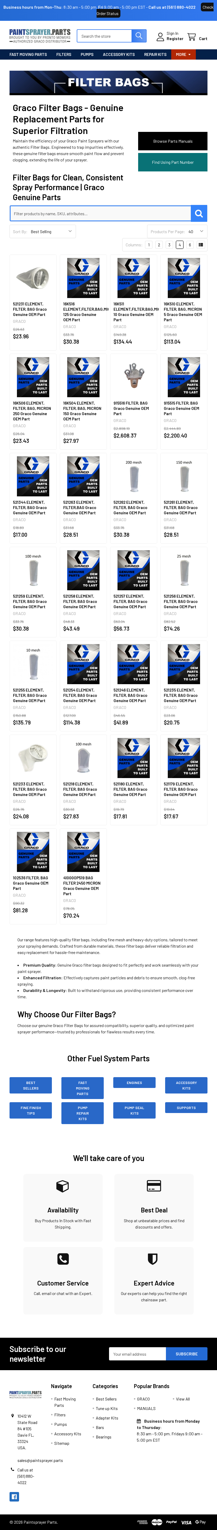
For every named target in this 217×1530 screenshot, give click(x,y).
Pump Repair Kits (82, 1113)
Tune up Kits (107, 1408)
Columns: (134, 244)
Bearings (103, 1436)
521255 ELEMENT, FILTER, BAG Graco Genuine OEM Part (30, 695)
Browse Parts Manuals (173, 140)
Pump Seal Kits (134, 1110)
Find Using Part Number (173, 162)
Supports (186, 1107)
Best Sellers (31, 1085)
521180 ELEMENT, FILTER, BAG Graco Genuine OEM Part (130, 789)
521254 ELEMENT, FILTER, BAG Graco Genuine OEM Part (80, 695)
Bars (100, 1427)
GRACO (143, 1398)
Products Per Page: (168, 231)
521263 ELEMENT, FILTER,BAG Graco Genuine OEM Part (79, 507)
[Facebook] (14, 1497)
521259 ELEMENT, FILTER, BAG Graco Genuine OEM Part (30, 601)
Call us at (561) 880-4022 (172, 6)
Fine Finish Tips (31, 1110)
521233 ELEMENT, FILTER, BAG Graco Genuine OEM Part (30, 789)
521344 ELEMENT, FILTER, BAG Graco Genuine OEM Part (30, 507)
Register (175, 38)
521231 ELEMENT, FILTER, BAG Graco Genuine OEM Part (30, 309)
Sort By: (20, 231)
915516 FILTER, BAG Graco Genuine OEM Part (131, 408)
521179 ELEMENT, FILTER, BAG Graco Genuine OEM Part (181, 789)
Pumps (87, 54)
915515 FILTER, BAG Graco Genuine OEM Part (181, 408)
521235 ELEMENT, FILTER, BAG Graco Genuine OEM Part (181, 695)
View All (183, 1398)
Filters (63, 54)
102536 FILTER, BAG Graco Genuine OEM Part (30, 883)
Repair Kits (155, 54)
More (181, 54)
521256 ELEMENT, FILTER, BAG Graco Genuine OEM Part (181, 601)
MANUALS (146, 1408)
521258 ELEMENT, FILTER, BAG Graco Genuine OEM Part (80, 601)
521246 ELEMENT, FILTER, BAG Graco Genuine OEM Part (130, 695)
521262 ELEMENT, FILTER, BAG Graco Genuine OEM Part (130, 507)
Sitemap (61, 1443)
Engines (134, 1082)
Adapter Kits (107, 1417)
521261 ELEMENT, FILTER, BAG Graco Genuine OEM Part (181, 507)
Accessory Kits (119, 54)
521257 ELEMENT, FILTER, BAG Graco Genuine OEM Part (130, 601)
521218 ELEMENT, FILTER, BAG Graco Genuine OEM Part (80, 789)
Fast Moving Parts (28, 54)
